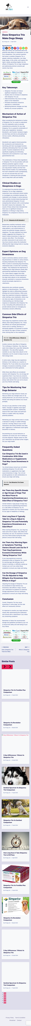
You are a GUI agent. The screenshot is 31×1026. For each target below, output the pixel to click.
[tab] (5, 993)
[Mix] (20, 48)
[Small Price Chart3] (15, 77)
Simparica (4, 32)
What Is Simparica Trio (24, 649)
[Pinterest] (15, 48)
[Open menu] (28, 7)
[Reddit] (9, 48)
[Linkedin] (12, 48)
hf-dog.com (6, 41)
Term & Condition (20, 1017)
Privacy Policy (10, 1017)
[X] (6, 48)
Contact (19, 1020)
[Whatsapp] (23, 48)
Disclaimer (13, 1020)
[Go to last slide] (4, 667)
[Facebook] (3, 48)
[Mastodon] (18, 48)
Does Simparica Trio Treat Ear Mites (7, 649)
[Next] (10, 667)
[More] (26, 48)
